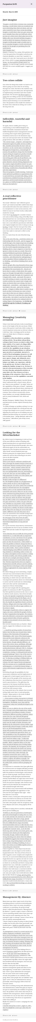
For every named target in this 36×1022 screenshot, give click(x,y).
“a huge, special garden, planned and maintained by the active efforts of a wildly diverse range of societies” (18, 877)
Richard (16, 74)
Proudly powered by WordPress (10, 1020)
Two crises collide (13, 80)
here (18, 332)
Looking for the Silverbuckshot (11, 433)
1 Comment (23, 311)
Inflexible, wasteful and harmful (16, 120)
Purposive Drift (10, 4)
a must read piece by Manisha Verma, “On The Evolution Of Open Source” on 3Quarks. (17, 62)
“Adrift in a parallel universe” (21, 925)
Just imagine (10, 19)
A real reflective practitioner (12, 197)
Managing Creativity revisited (14, 318)
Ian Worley (14, 215)
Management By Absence (17, 896)
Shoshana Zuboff (12, 951)
